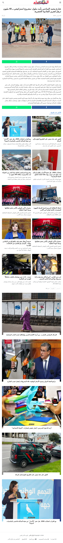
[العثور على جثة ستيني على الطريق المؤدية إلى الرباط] (46, 126)
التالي (53, 288)
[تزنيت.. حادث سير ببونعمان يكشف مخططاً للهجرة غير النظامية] (16, 264)
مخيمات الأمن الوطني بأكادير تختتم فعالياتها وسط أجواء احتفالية (18, 209)
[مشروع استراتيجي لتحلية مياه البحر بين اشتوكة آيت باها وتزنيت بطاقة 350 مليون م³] (16, 160)
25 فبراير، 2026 (57, 15)
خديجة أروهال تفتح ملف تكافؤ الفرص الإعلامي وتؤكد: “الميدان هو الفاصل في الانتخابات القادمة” (17, 243)
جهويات (31, 471)
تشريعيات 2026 (31, 517)
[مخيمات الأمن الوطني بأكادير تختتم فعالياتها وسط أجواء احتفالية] (16, 195)
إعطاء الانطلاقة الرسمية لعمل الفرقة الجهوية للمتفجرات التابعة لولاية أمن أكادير (47, 209)
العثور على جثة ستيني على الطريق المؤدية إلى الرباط (47, 140)
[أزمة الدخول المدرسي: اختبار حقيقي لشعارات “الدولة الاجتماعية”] (31, 407)
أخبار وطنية (31, 331)
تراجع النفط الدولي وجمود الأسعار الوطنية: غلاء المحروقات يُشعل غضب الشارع (31, 381)
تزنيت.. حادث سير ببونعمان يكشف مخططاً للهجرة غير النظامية (18, 278)
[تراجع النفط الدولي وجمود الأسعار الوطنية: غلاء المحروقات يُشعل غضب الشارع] (31, 360)
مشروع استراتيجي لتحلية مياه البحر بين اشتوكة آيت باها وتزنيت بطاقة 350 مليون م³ (16, 173)
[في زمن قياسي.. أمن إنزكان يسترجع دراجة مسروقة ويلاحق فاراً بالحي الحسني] (46, 264)
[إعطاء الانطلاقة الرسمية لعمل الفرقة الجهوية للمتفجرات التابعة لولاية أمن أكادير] (46, 195)
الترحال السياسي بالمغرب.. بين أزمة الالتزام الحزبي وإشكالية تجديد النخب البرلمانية (31, 335)
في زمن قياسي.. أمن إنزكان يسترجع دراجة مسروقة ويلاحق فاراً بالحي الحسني (48, 278)
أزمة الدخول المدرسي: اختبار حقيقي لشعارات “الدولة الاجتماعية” (31, 428)
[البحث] (3, 2)
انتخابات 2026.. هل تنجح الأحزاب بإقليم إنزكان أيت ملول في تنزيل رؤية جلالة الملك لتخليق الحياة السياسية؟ (47, 174)
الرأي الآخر (31, 535)
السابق (58, 288)
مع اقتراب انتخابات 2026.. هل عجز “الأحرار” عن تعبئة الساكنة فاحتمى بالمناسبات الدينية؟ (17, 140)
